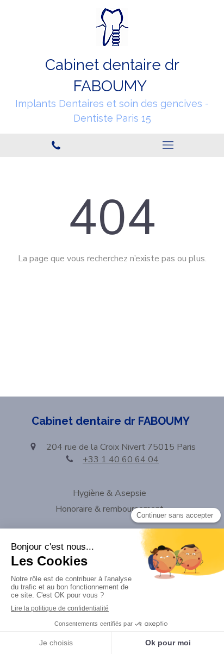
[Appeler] (56, 145)
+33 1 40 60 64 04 (121, 460)
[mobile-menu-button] (168, 145)
